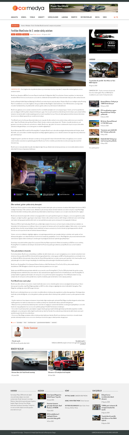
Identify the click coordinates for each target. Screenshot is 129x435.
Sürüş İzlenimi (53, 17)
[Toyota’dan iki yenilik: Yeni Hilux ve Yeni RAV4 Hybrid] (103, 70)
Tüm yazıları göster (94, 148)
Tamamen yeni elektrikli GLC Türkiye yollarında (109, 131)
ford (25, 322)
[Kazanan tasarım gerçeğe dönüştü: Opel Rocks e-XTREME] (42, 405)
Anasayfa (14, 17)
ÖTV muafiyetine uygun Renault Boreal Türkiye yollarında (108, 112)
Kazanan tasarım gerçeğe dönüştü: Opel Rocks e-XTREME (54, 406)
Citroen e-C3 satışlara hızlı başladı (59, 372)
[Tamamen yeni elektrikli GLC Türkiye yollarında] (94, 132)
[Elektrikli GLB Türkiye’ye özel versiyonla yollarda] (94, 141)
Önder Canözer (37, 34)
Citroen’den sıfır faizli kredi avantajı (23, 372)
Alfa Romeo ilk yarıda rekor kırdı (20, 343)
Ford (32, 25)
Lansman (65, 17)
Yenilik (32, 17)
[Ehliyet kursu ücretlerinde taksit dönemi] (96, 396)
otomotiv (54, 322)
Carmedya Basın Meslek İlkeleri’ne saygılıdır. (105, 432)
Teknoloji (25, 34)
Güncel (23, 17)
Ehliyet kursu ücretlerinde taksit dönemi (108, 397)
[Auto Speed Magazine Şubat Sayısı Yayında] (42, 396)
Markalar (28, 25)
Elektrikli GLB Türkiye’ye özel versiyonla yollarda (109, 140)
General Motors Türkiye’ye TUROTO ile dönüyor (109, 102)
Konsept (41, 17)
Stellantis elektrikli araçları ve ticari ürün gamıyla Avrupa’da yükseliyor (69, 343)
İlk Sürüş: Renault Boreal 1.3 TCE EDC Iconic (109, 122)
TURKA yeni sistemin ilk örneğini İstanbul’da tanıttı (109, 408)
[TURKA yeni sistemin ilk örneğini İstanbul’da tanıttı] (96, 407)
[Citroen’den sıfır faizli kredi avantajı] (29, 360)
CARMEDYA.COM (15, 89)
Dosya (97, 17)
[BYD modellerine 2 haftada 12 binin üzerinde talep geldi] (42, 416)
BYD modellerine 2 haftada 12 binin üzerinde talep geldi (53, 416)
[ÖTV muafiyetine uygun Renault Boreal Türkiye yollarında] (94, 112)
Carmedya (19, 322)
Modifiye (74, 17)
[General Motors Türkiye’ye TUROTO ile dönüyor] (94, 104)
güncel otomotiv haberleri (44, 322)
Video (105, 17)
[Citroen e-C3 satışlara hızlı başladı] (66, 360)
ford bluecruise (31, 322)
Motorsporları (86, 17)
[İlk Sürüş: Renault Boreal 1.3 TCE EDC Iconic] (94, 123)
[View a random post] (114, 17)
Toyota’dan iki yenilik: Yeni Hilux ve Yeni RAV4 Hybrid (109, 418)
